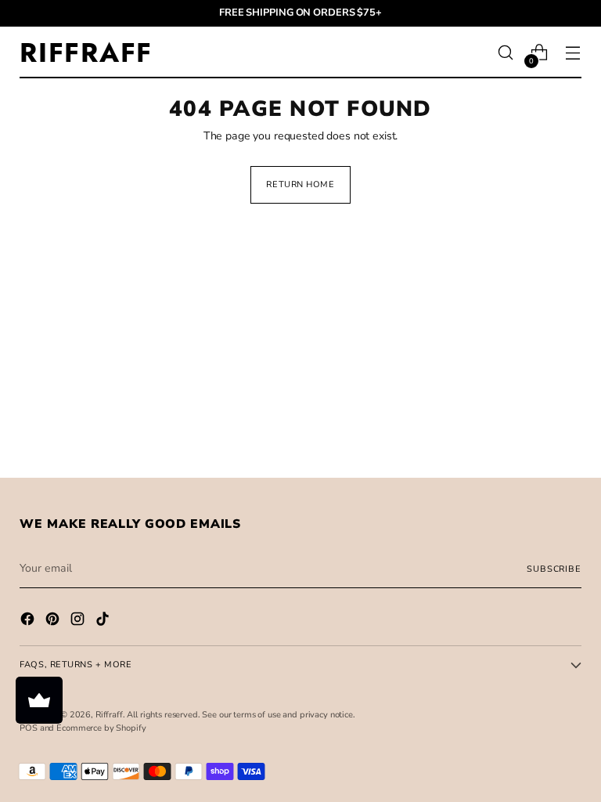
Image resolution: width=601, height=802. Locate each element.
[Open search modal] (506, 53)
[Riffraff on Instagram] (79, 621)
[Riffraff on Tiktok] (104, 621)
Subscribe (554, 569)
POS (29, 728)
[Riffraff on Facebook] (29, 621)
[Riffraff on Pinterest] (54, 621)
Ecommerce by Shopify (101, 728)
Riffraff (109, 715)
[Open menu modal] (573, 53)
